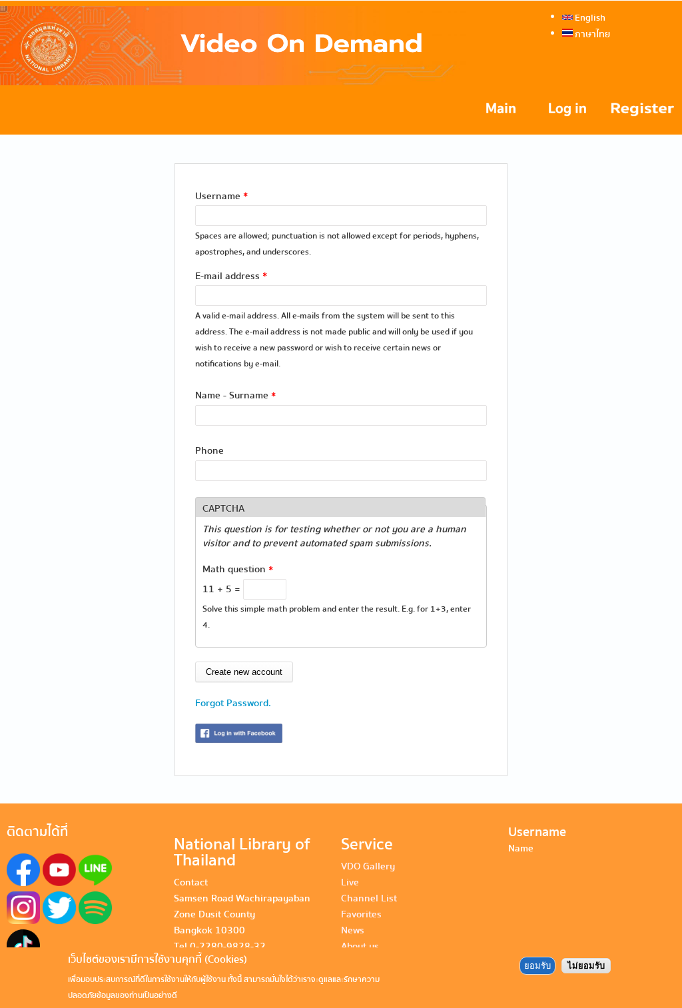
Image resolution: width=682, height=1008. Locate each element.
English (589, 17)
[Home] (233, 45)
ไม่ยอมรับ (586, 966)
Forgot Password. (233, 703)
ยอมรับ (537, 966)
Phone (209, 450)
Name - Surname (235, 395)
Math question (237, 569)
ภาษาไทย (591, 34)
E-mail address (231, 276)
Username (221, 196)
